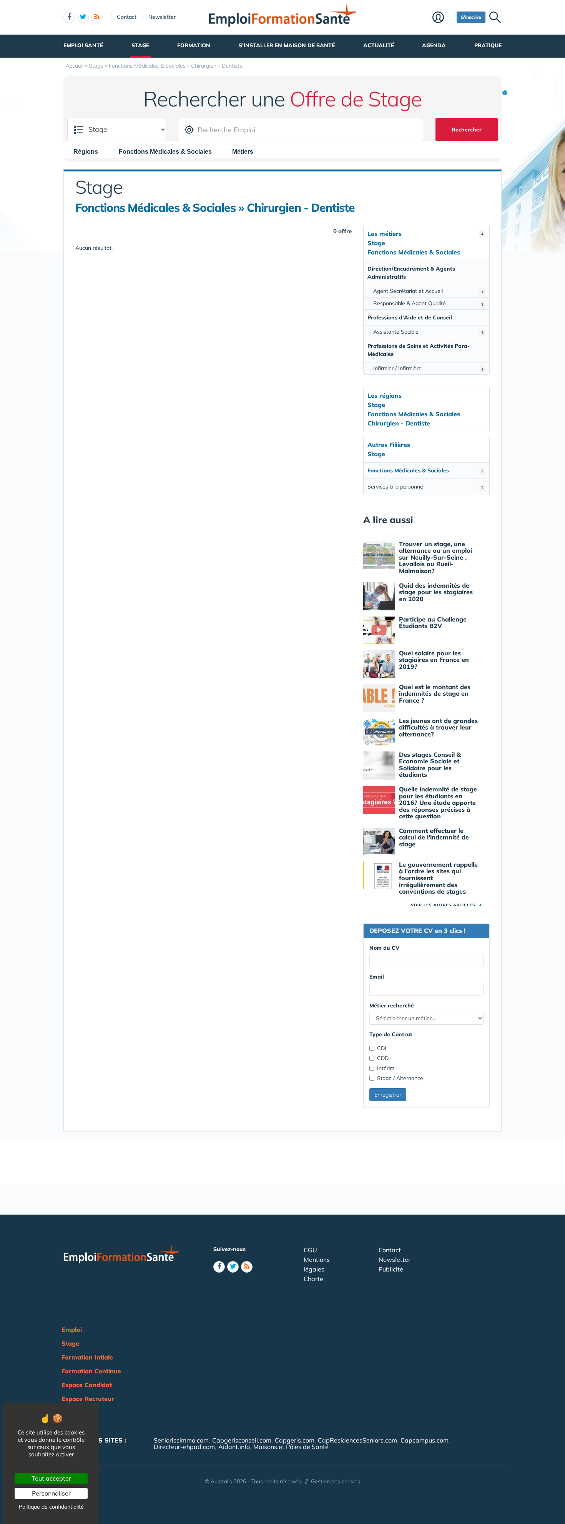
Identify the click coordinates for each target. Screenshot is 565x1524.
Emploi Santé (83, 45)
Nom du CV (384, 947)
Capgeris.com (294, 1440)
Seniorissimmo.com (181, 1440)
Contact (126, 16)
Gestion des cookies (335, 1481)
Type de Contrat (390, 1034)
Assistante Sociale (428, 331)
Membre (442, 18)
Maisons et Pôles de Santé (291, 1447)
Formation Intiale (87, 1357)
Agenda (434, 45)
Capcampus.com (424, 1440)
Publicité (391, 1269)
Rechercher (467, 129)
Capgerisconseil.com (241, 1440)
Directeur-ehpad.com (184, 1447)
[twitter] (83, 17)
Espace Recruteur (87, 1399)
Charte (313, 1279)
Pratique (488, 45)
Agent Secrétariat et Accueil (428, 291)
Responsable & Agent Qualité (428, 303)
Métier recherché (391, 1005)
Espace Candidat (86, 1385)
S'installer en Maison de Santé (287, 45)
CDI (381, 1048)
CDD (383, 1058)
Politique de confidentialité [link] (51, 1506)
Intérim (385, 1068)
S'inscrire (471, 17)
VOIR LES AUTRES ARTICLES (446, 904)
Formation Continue (91, 1371)
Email (376, 976)
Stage (140, 45)
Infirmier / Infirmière (428, 368)
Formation (193, 45)
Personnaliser (51, 1493)
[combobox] (89, 151)
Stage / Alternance (400, 1078)
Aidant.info (234, 1447)
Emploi (71, 1329)
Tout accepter (51, 1478)
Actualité (378, 45)
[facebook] (69, 17)
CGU (310, 1250)
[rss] (97, 17)
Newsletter (162, 16)
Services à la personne (425, 486)
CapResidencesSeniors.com (357, 1440)
